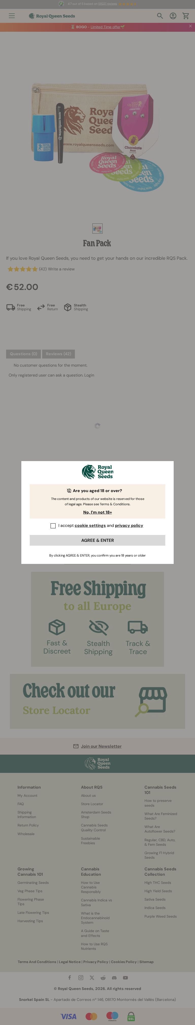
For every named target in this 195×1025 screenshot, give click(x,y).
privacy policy (129, 525)
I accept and (100, 525)
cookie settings (90, 525)
